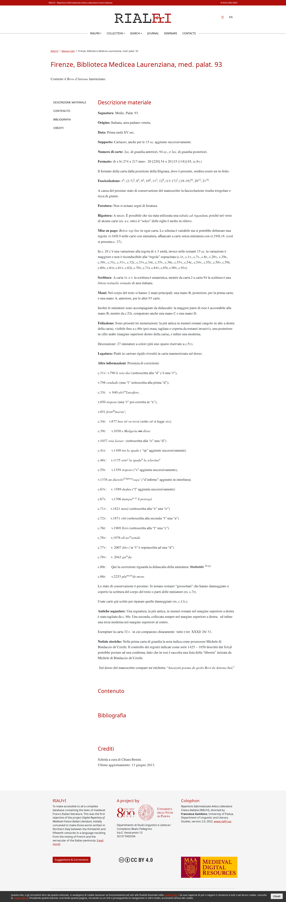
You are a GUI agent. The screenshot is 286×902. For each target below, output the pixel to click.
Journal (153, 33)
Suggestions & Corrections (71, 860)
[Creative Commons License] (136, 859)
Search (135, 33)
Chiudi (276, 896)
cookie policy (171, 895)
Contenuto (61, 110)
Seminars (170, 33)
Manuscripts (68, 51)
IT (222, 17)
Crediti (58, 128)
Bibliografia (62, 119)
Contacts (189, 33)
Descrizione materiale (69, 102)
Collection (115, 33)
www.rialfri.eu (222, 821)
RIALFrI (94, 33)
